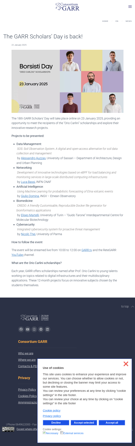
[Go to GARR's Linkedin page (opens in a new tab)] (47, 329)
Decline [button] (56, 422)
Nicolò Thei (28, 234)
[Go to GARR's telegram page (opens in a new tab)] (41, 329)
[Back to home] (67, 6)
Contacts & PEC (28, 366)
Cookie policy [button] (51, 410)
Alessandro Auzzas (33, 158)
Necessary (52, 433)
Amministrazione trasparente (37, 402)
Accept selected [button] (84, 422)
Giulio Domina (30, 196)
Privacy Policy (27, 389)
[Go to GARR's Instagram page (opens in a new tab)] (21, 329)
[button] (130, 6)
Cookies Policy (27, 396)
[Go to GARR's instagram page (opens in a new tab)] (34, 329)
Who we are (25, 353)
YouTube (18, 255)
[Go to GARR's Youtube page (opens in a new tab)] (28, 329)
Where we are (27, 359)
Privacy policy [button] (52, 416)
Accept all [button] (112, 422)
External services (73, 433)
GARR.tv (86, 250)
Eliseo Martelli (30, 215)
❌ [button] (125, 363)
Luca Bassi (28, 182)
